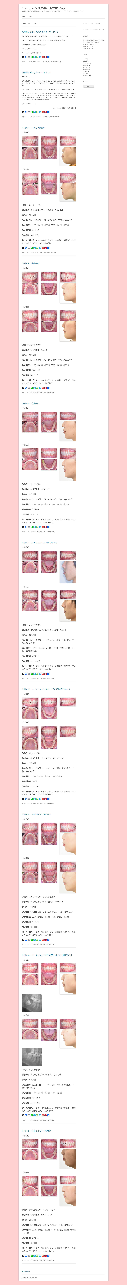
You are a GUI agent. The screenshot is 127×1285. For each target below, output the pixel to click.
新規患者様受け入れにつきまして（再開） (40, 32)
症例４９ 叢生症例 (30, 263)
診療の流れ (86, 75)
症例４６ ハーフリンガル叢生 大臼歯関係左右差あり (46, 689)
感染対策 (85, 69)
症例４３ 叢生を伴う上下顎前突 (36, 1131)
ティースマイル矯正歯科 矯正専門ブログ (43, 8)
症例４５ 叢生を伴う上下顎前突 (36, 814)
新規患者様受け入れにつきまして (36, 72)
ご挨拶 (30, 61)
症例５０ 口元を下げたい (33, 128)
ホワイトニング (87, 63)
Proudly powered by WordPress (29, 1277)
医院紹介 (39, 61)
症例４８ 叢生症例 (30, 403)
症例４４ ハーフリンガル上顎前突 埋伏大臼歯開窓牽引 (47, 955)
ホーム (23, 16)
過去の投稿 (26, 1271)
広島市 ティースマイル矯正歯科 (91, 23)
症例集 (34, 252)
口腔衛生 (85, 67)
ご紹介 (30, 16)
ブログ (34, 61)
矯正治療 (45, 61)
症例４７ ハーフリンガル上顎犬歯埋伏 (39, 542)
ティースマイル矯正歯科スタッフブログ (93, 30)
